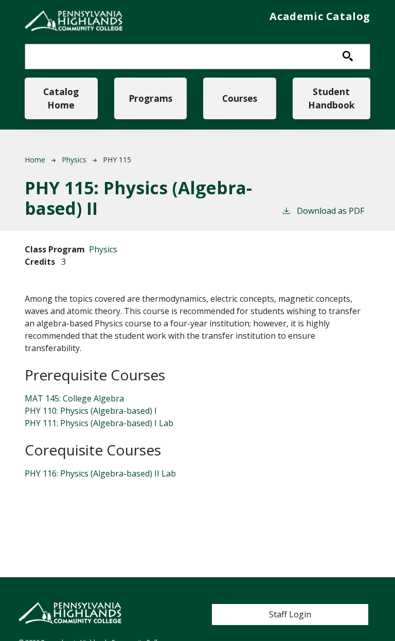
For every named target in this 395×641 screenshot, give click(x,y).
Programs (150, 98)
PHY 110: (91, 410)
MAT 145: (74, 398)
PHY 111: (99, 423)
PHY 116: (100, 473)
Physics (74, 159)
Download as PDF (330, 210)
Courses (239, 98)
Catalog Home (61, 98)
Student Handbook (331, 98)
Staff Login (290, 614)
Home (35, 159)
